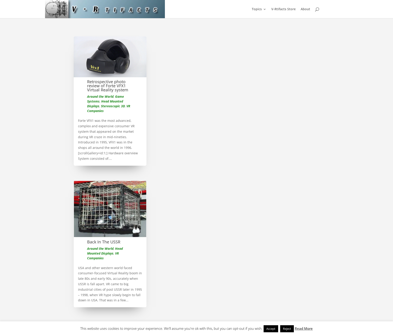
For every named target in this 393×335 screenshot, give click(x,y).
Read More (304, 328)
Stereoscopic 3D (113, 106)
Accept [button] (270, 329)
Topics (257, 9)
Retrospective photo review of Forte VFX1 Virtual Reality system (107, 85)
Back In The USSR (103, 242)
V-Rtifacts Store (283, 9)
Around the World (100, 96)
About (305, 9)
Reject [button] (287, 329)
